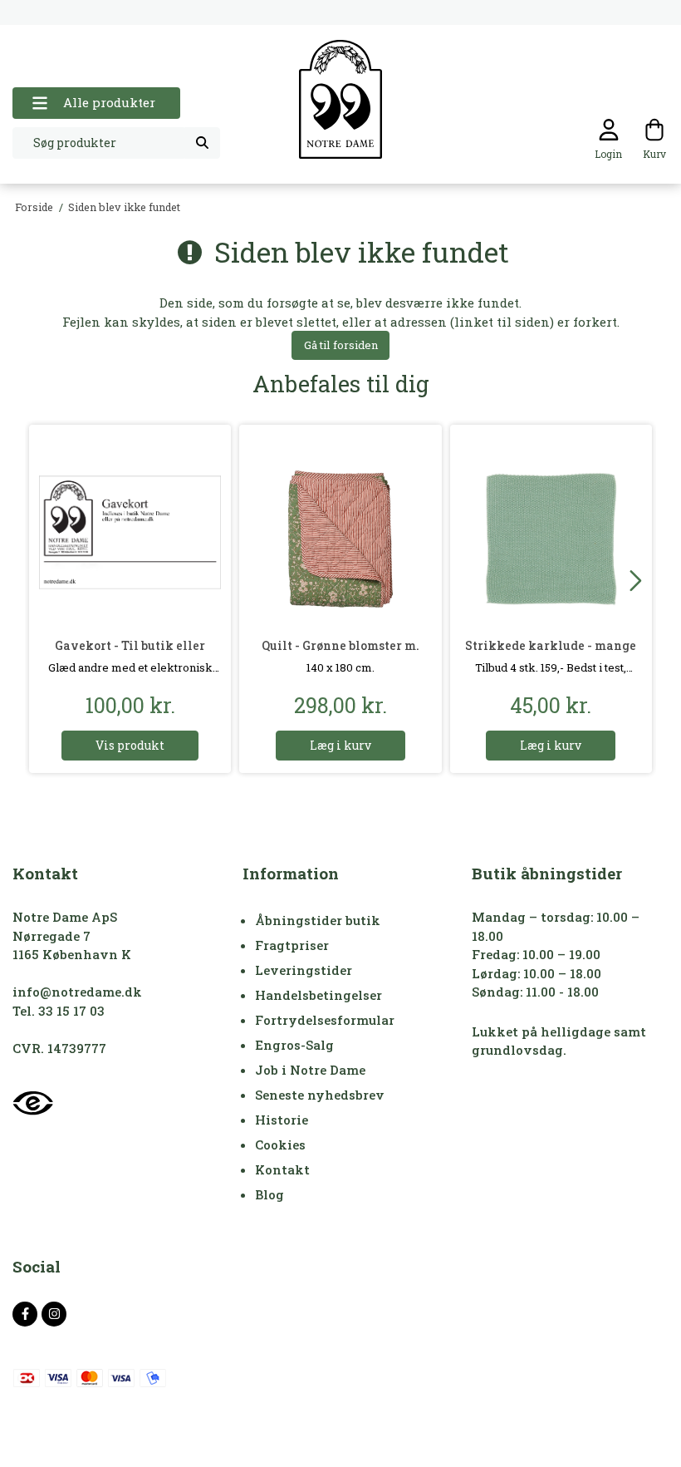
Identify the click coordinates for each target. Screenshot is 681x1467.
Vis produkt (130, 745)
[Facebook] (24, 1314)
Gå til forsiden (341, 344)
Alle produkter (109, 102)
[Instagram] (54, 1314)
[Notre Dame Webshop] (340, 99)
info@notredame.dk (77, 991)
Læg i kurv (340, 745)
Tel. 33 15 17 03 (58, 1010)
